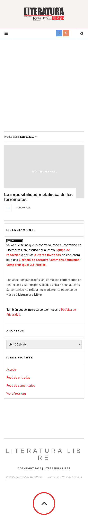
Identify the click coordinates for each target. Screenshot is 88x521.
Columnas (24, 208)
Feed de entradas (18, 377)
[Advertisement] (44, 84)
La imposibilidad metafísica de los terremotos (38, 197)
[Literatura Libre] (44, 13)
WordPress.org (16, 393)
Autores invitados (47, 255)
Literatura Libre (44, 454)
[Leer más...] (8, 208)
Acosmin (77, 477)
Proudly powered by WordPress (24, 477)
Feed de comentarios (20, 385)
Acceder (11, 369)
